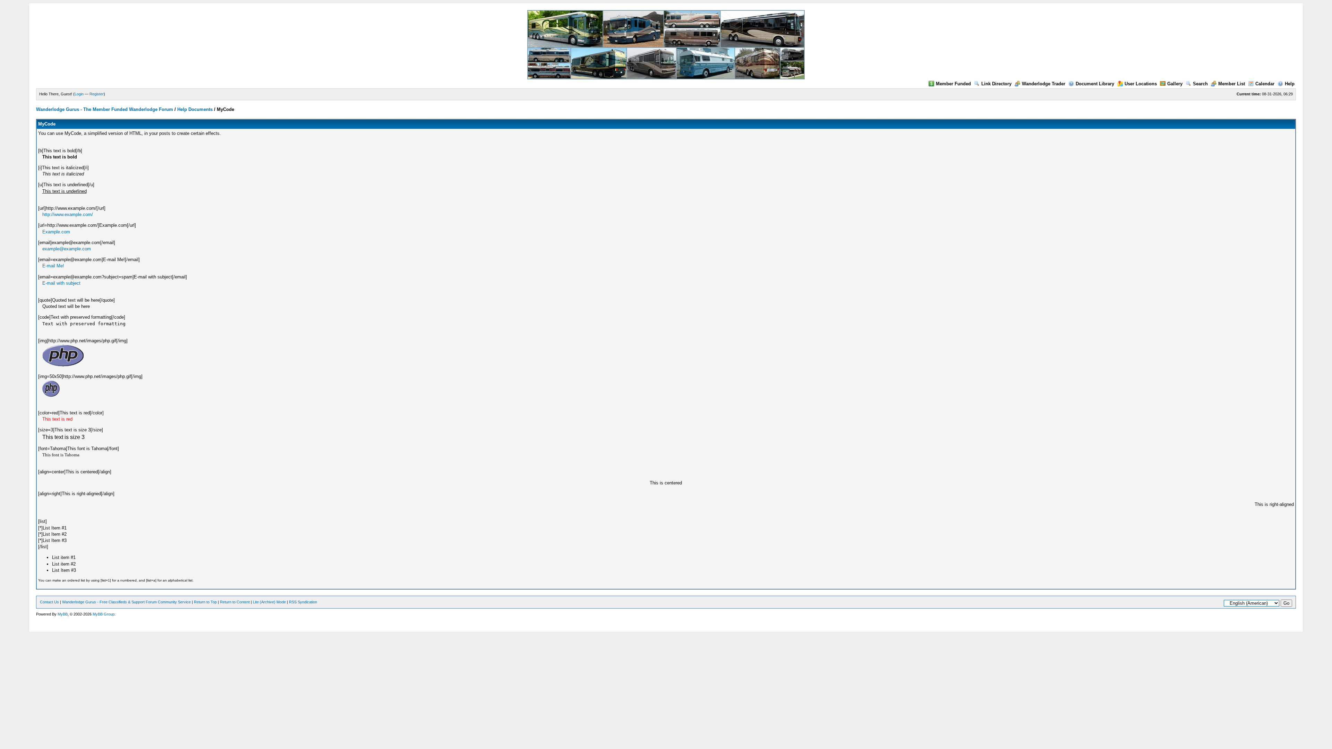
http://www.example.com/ (67, 214)
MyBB (63, 614)
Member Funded (953, 83)
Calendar (1264, 83)
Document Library (1095, 83)
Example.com (56, 231)
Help (1290, 83)
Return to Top (205, 602)
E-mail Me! (53, 265)
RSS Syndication (303, 602)
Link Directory (996, 83)
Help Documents (195, 109)
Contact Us (49, 602)
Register (96, 94)
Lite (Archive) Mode (269, 602)
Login (79, 94)
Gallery (1174, 83)
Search (1200, 83)
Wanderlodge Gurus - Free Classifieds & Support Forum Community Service (126, 602)
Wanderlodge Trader (1043, 83)
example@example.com (66, 248)
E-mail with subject (61, 283)
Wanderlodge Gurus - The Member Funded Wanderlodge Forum (104, 109)
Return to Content (235, 602)
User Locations (1141, 83)
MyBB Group (103, 614)
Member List (1231, 83)
